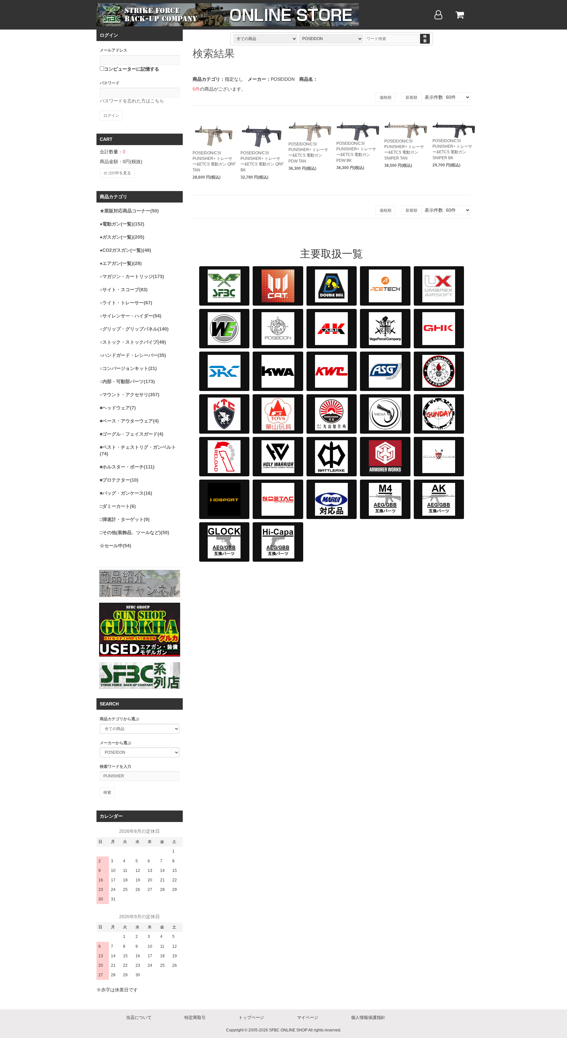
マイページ (307, 1017)
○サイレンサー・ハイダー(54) (130, 315)
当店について (139, 1017)
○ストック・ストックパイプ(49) (133, 342)
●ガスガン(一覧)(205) (122, 237)
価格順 (385, 97)
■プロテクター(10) (119, 480)
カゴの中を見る (117, 173)
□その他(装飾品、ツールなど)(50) (134, 532)
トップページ (251, 1017)
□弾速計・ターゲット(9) (125, 519)
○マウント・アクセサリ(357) (129, 394)
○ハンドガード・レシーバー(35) (133, 355)
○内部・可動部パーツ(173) (127, 381)
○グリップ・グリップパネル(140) (134, 329)
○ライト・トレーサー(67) (126, 302)
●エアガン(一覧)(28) (121, 263)
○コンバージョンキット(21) (128, 368)
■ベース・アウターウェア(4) (129, 420)
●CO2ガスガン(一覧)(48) (125, 250)
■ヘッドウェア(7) (118, 407)
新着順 (411, 97)
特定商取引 (195, 1017)
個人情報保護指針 (368, 1017)
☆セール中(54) (115, 545)
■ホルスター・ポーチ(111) (127, 466)
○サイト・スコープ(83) (124, 289)
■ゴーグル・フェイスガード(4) (131, 434)
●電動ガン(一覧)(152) (122, 224)
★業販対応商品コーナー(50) (129, 210)
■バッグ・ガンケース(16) (126, 493)
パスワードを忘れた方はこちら (132, 100)
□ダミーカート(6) (118, 506)
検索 (425, 38)
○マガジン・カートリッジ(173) (132, 276)
